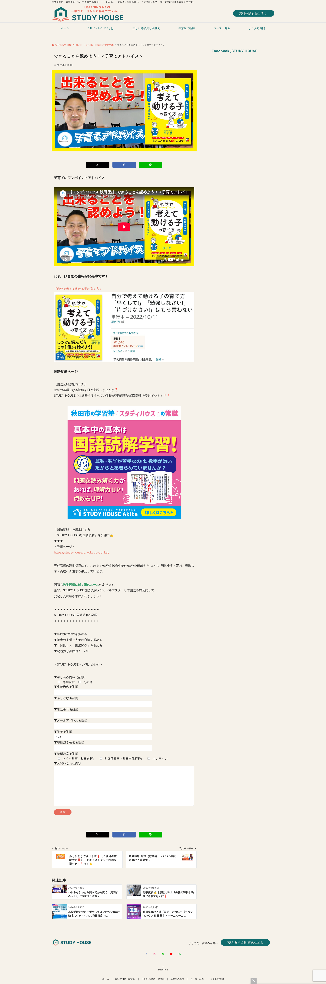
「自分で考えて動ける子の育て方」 (78, 289)
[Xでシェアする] (97, 165)
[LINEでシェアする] (150, 165)
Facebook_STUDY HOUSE (235, 51)
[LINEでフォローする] (163, 954)
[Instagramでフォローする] (155, 954)
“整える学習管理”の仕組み (245, 942)
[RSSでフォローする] (179, 954)
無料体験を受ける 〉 (253, 13)
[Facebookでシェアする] (124, 165)
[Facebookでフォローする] (146, 954)
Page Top (163, 969)
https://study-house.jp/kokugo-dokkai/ (81, 552)
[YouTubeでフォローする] (171, 954)
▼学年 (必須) (63, 732)
